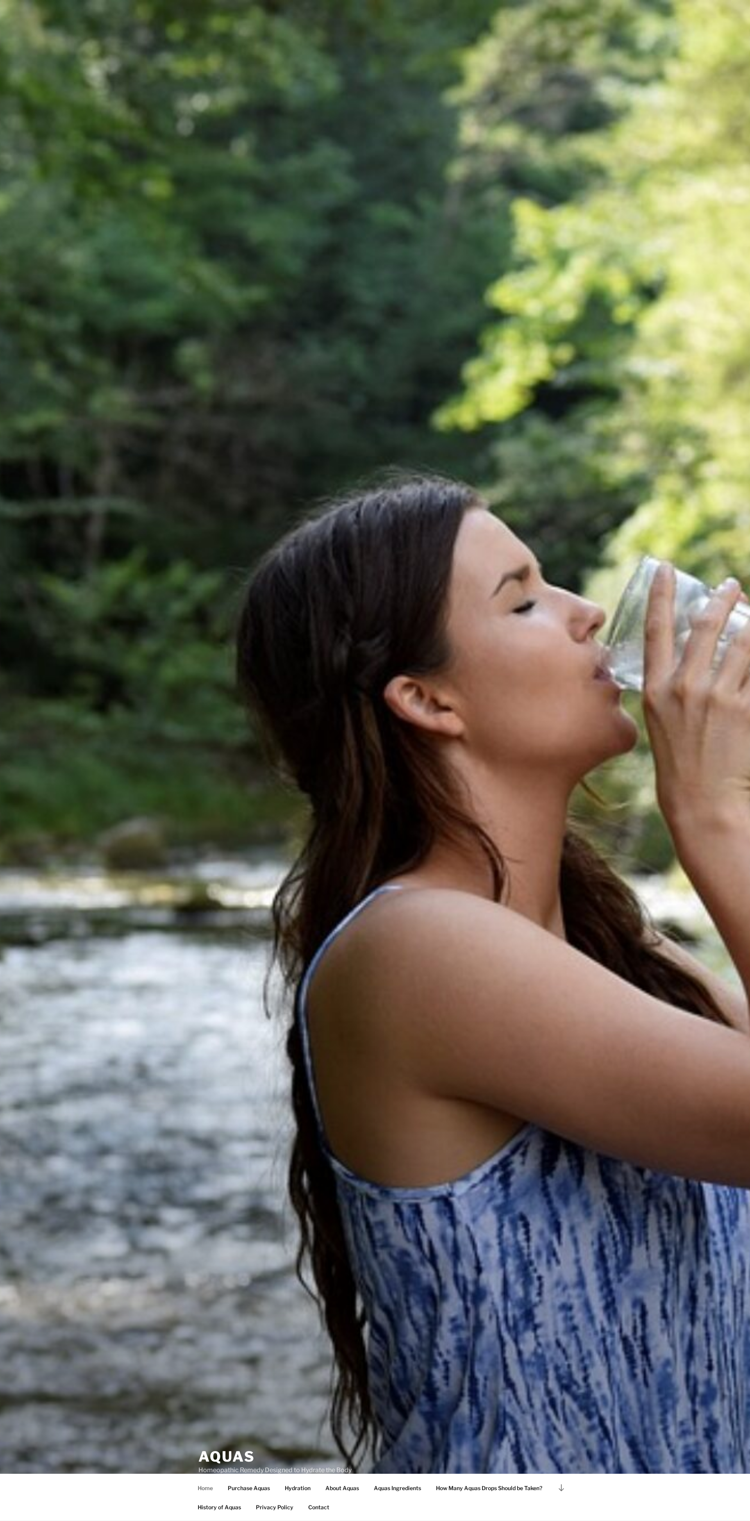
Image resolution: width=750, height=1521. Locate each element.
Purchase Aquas (249, 1488)
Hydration (298, 1488)
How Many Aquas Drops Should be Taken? (489, 1488)
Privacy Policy (274, 1507)
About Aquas (342, 1488)
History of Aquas (219, 1507)
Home (205, 1488)
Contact (318, 1507)
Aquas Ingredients (397, 1488)
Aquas (226, 1456)
